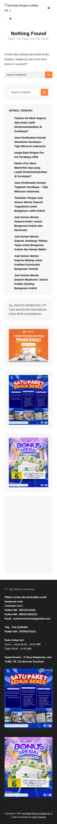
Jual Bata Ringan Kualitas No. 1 (37, 813)
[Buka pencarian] (10, 19)
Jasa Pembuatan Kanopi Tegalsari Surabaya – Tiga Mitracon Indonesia (31, 187)
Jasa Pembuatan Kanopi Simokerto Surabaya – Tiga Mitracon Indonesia (30, 142)
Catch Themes (39, 817)
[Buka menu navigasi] (48, 8)
